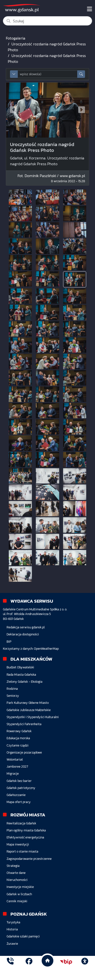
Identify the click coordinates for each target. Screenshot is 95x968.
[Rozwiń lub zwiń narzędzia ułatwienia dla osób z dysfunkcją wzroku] (85, 962)
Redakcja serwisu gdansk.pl (26, 627)
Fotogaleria (15, 38)
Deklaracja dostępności (23, 634)
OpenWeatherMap (46, 648)
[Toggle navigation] (89, 9)
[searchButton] (81, 74)
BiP (9, 641)
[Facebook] (29, 962)
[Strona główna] (10, 962)
